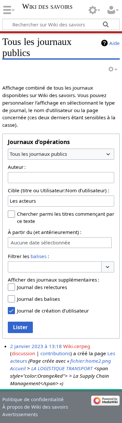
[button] (107, 267)
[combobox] (61, 154)
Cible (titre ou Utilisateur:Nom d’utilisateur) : (58, 190)
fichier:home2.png (90, 360)
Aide (114, 43)
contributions (55, 353)
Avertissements (20, 414)
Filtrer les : (28, 256)
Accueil (18, 368)
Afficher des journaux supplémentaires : (53, 279)
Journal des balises (38, 299)
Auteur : (17, 167)
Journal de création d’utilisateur (53, 310)
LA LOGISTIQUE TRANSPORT (62, 368)
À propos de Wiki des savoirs (35, 406)
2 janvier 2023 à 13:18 (36, 346)
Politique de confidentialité (33, 399)
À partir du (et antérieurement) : (44, 232)
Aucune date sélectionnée (40, 243)
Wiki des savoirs (47, 6)
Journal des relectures (42, 287)
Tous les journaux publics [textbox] (38, 154)
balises (39, 256)
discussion (23, 353)
